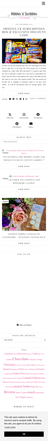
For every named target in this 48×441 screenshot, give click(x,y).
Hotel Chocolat (30, 374)
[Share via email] (10, 99)
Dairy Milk (30, 365)
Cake (42, 354)
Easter (26, 369)
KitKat (5, 378)
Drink (21, 369)
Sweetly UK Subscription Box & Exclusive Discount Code (24, 32)
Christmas (9, 364)
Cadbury (36, 353)
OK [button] (24, 434)
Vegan (23, 397)
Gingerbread (8, 374)
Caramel (9, 360)
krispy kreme (11, 378)
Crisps (23, 365)
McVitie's (30, 382)
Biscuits (22, 353)
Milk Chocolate (39, 382)
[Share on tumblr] (23, 99)
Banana (15, 354)
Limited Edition (32, 377)
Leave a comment (38, 98)
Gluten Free (18, 373)
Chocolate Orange (35, 360)
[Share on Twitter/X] (17, 99)
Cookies (18, 365)
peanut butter (22, 386)
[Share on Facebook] (14, 99)
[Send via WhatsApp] (26, 99)
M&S (43, 378)
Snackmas (40, 392)
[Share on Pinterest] (20, 99)
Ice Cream (39, 374)
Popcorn (35, 386)
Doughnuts (14, 369)
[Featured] (24, 176)
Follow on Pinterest (25, 325)
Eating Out (33, 369)
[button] (44, 3)
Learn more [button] (10, 427)
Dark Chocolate (40, 365)
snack (31, 392)
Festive (41, 369)
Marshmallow (22, 382)
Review (9, 392)
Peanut (11, 387)
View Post (24, 93)
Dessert (7, 369)
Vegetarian (29, 397)
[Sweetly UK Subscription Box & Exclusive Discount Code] (24, 63)
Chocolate (20, 359)
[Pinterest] (13, 267)
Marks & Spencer (10, 382)
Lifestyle (19, 378)
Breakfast (29, 354)
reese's (41, 387)
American (8, 353)
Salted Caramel (21, 393)
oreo (6, 387)
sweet (17, 397)
